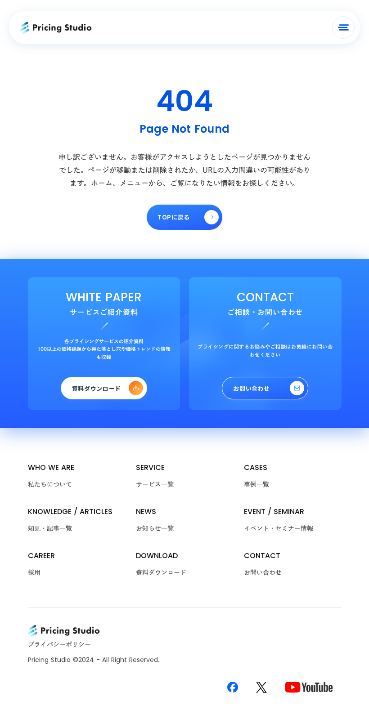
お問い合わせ (263, 572)
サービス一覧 (155, 484)
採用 (34, 572)
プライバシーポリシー (59, 644)
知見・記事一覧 (50, 528)
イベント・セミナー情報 (278, 528)
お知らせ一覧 (155, 528)
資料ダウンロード (161, 572)
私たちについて (50, 484)
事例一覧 (256, 484)
